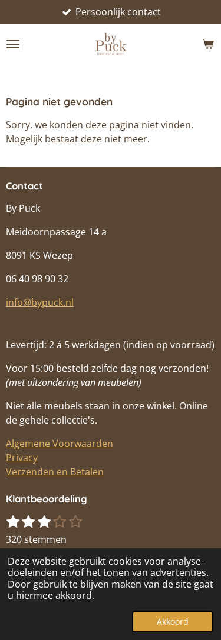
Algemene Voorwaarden (59, 443)
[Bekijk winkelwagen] (208, 44)
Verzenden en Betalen (55, 471)
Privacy (22, 457)
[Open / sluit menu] (13, 44)
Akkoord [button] (173, 621)
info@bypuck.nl (40, 302)
